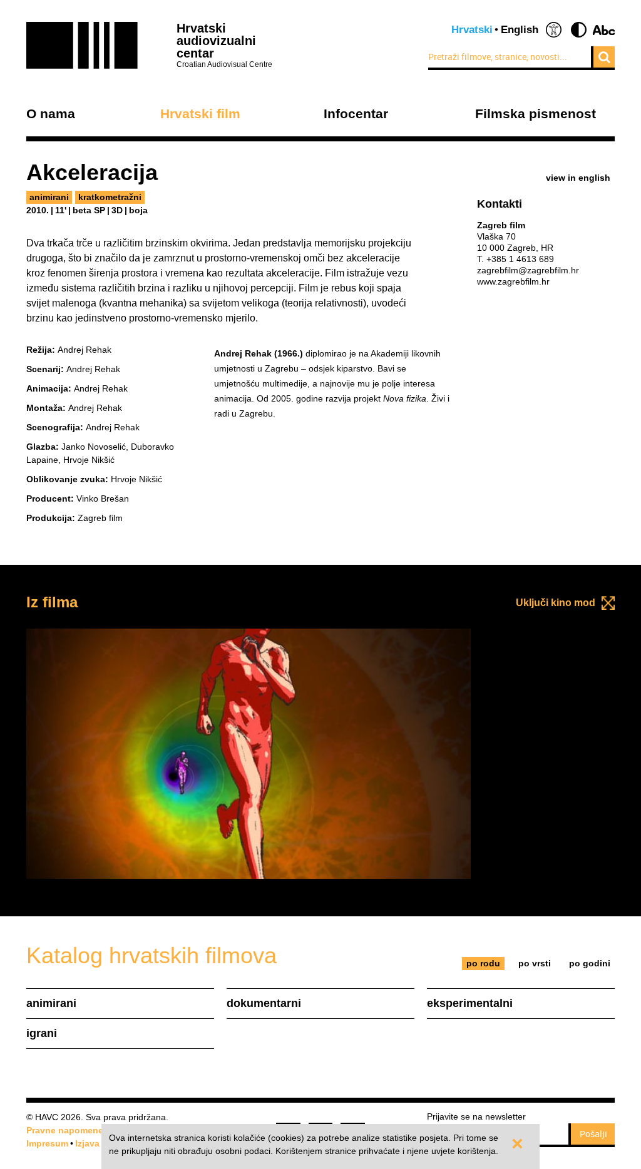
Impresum (47, 1143)
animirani (49, 197)
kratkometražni (109, 197)
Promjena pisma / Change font (604, 30)
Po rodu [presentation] (483, 963)
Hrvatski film (200, 114)
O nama (50, 114)
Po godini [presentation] (589, 963)
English (519, 30)
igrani (41, 1033)
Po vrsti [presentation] (534, 963)
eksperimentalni (470, 1003)
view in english (578, 178)
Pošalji (593, 1134)
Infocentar (356, 114)
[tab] (483, 963)
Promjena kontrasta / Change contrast (579, 30)
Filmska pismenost (535, 114)
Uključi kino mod (555, 602)
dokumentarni (264, 1003)
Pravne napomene (64, 1130)
